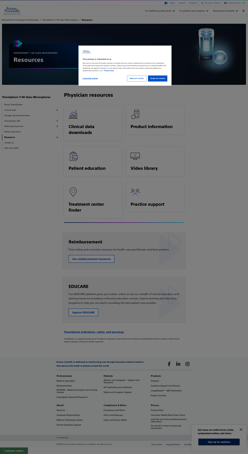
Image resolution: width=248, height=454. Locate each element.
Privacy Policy (109, 70)
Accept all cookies (157, 78)
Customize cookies (90, 78)
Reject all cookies (137, 78)
